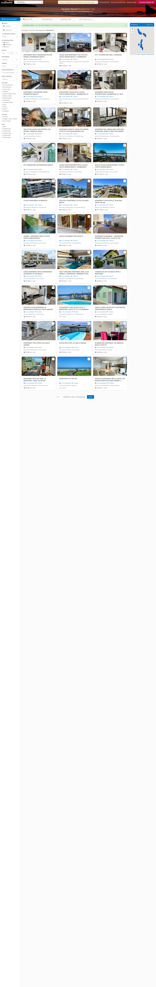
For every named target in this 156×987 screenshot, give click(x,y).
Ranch (7, 47)
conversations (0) (119, 2)
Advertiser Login (131, 2)
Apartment (8, 44)
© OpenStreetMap (150, 54)
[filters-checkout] (4, 30)
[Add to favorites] (53, 35)
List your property (145, 2)
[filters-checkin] (4, 26)
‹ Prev (57, 397)
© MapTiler (143, 54)
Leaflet (138, 54)
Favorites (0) (104, 2)
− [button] (132, 31)
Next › (90, 397)
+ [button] (132, 29)
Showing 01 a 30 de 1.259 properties (74, 397)
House (7, 42)
